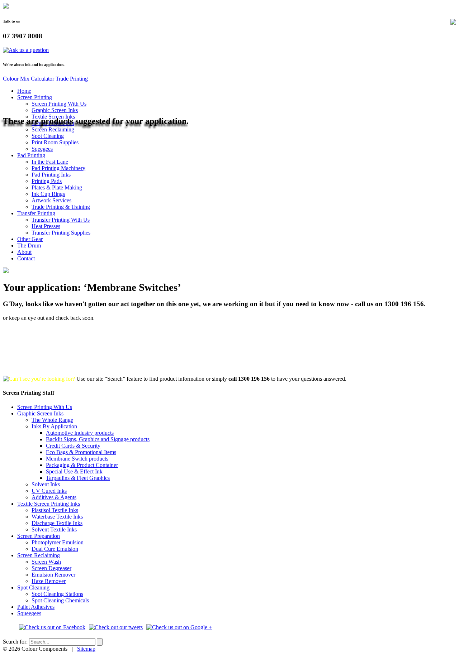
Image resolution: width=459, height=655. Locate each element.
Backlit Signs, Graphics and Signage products (98, 439)
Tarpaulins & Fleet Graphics (78, 478)
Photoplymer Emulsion (58, 542)
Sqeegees (42, 149)
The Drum (29, 245)
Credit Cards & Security (73, 446)
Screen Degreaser (51, 568)
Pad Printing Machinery (58, 168)
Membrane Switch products (77, 459)
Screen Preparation (38, 536)
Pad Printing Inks (51, 175)
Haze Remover (49, 581)
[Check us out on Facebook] (52, 627)
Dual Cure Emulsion (55, 549)
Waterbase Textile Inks (57, 517)
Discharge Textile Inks (57, 523)
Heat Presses (46, 226)
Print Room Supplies (55, 142)
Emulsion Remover (53, 575)
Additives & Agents (54, 497)
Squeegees (29, 613)
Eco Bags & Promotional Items (81, 452)
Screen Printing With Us (59, 104)
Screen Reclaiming (53, 129)
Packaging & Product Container (82, 465)
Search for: (15, 642)
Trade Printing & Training (61, 207)
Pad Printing (31, 155)
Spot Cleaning (48, 136)
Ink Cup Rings (48, 194)
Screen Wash (46, 562)
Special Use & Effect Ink (74, 471)
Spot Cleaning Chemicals (60, 600)
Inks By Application (54, 426)
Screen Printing (34, 97)
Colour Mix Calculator (28, 79)
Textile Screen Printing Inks (48, 504)
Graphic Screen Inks (55, 110)
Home (24, 91)
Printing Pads (47, 181)
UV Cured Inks (49, 491)
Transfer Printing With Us (61, 220)
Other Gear (30, 239)
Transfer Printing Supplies (61, 233)
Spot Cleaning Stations (57, 594)
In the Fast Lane (50, 162)
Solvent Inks (46, 484)
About (24, 252)
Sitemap (86, 649)
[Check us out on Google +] (179, 627)
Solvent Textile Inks (54, 529)
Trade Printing (72, 79)
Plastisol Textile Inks (55, 510)
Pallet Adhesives (36, 607)
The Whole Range (52, 420)
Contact (26, 258)
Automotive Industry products (80, 433)
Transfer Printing (36, 213)
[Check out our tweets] (116, 627)
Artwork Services (51, 200)
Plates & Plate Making (57, 187)
